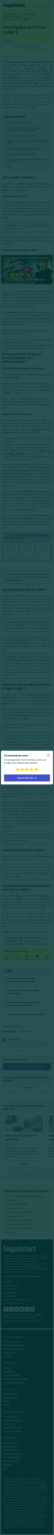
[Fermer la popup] (48, 755)
